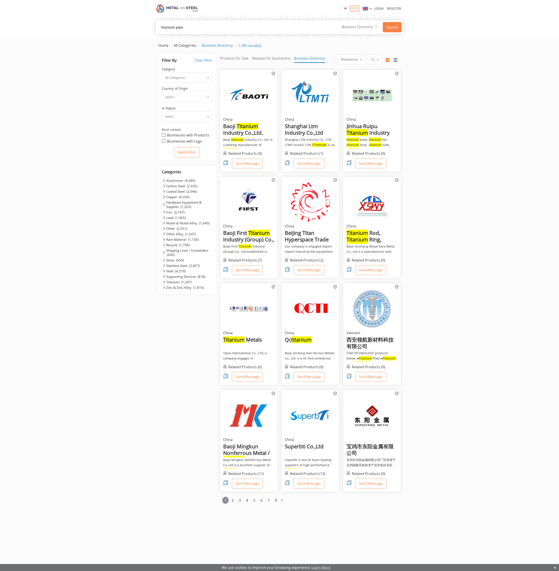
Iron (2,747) (175, 212)
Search (392, 27)
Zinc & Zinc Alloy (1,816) (185, 287)
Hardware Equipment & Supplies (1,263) (184, 204)
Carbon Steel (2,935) (181, 186)
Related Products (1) (306, 153)
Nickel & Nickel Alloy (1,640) (187, 223)
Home (163, 45)
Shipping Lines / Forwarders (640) (187, 252)
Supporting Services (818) (185, 276)
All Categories (185, 45)
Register (394, 8)
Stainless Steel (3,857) (183, 265)
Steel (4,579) (176, 271)
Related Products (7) (245, 260)
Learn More (320, 567)
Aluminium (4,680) (180, 180)
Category (168, 69)
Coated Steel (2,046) (181, 191)
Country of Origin (175, 88)
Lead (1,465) (176, 217)
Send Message (247, 163)
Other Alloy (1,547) (181, 234)
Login (379, 8)
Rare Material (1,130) (182, 239)
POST (354, 8)
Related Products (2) (306, 260)
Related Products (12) (307, 473)
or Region (169, 108)
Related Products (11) (246, 473)
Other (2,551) (176, 228)
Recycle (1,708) (178, 245)
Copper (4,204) (177, 197)
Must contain (171, 129)
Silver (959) (175, 260)
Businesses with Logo (184, 141)
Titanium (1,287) (179, 282)
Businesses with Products (188, 135)
